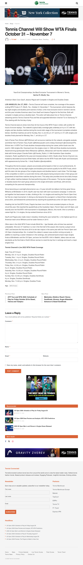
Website (46, 356)
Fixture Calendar (23, 552)
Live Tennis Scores (37, 552)
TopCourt (56, 497)
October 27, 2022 (25, 39)
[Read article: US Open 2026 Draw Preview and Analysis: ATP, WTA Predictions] (9, 420)
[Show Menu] (6, 3)
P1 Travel (56, 508)
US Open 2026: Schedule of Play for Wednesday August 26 (22, 536)
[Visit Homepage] (41, 3)
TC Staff (13, 39)
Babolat (55, 493)
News (40, 39)
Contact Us (31, 554)
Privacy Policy (20, 554)
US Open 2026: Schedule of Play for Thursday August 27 (22, 534)
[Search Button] (77, 3)
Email (7, 356)
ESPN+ (55, 501)
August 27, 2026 (19, 413)
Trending (45, 39)
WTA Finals (13, 286)
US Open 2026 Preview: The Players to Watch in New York (22, 539)
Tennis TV (56, 504)
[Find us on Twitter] (9, 441)
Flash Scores (50, 552)
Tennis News (9, 554)
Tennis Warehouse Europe (61, 489)
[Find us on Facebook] (5, 441)
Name (7, 347)
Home (6, 23)
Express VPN (57, 512)
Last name (8, 496)
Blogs (11, 23)
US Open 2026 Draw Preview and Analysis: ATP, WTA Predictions (34, 418)
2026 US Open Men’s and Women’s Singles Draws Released (33, 426)
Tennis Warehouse (59, 486)
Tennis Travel (61, 552)
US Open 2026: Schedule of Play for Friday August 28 (31, 410)
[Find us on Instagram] (12, 441)
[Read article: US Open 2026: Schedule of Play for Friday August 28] (9, 412)
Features (17, 23)
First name (8, 489)
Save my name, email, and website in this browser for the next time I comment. (34, 365)
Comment (9, 321)
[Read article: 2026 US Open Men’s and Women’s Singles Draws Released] (9, 428)
